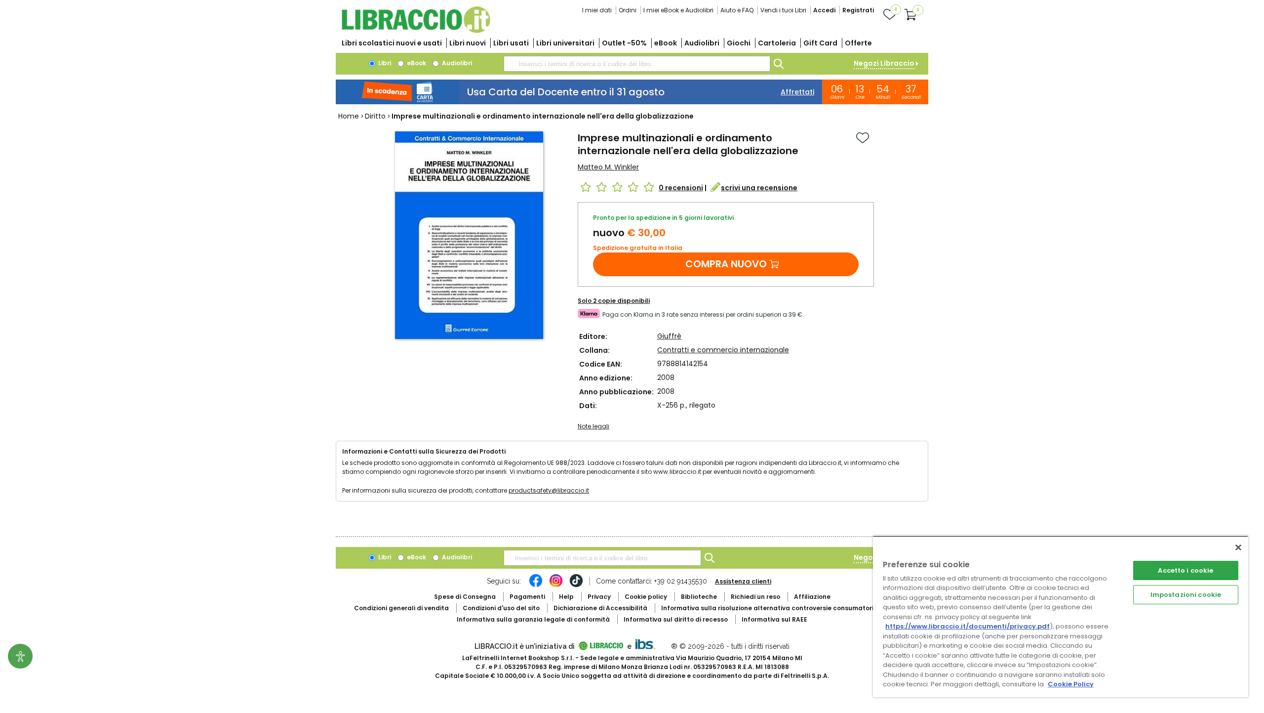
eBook (665, 43)
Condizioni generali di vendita (401, 608)
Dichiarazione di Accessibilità (600, 608)
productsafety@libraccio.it (549, 490)
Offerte (858, 43)
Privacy (599, 596)
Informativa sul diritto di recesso (676, 619)
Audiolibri (701, 43)
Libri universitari (565, 43)
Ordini (627, 10)
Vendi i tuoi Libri (783, 10)
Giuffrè (669, 336)
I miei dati (597, 10)
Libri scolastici (392, 43)
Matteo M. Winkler (608, 167)
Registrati (858, 10)
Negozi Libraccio (884, 63)
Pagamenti (527, 596)
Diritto (375, 116)
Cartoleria (777, 43)
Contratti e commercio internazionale (723, 350)
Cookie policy (646, 596)
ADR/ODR (785, 608)
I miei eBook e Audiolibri (678, 10)
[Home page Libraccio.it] (416, 31)
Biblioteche (699, 596)
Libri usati (511, 43)
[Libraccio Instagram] (556, 585)
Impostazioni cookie (1185, 594)
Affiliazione (812, 596)
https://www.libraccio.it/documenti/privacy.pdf (967, 626)
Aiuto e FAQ (736, 10)
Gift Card (820, 43)
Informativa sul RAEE (774, 619)
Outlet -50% (624, 43)
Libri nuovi (467, 43)
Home (348, 116)
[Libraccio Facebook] (536, 585)
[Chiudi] (1238, 547)
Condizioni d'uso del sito (501, 608)
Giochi (738, 43)
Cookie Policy (1071, 684)
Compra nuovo (726, 264)
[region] (1060, 616)
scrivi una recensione (759, 188)
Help (566, 596)
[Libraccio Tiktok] (576, 585)
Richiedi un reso (755, 596)
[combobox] (637, 64)
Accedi (824, 10)
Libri (384, 63)
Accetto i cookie (1185, 570)
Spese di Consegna (465, 596)
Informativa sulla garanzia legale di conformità (533, 619)
